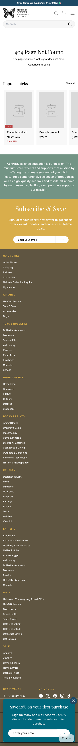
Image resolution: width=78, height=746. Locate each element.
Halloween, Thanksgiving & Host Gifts (23, 599)
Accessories (9, 311)
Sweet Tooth (10, 614)
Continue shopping (39, 64)
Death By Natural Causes (16, 545)
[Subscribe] (63, 733)
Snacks (7, 370)
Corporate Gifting (12, 634)
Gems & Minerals (12, 437)
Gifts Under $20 (11, 624)
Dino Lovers (9, 609)
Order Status (10, 262)
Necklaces (8, 491)
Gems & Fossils (11, 663)
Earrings (7, 501)
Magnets (8, 365)
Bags (6, 316)
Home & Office (10, 667)
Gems (6, 511)
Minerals (7, 585)
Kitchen (7, 394)
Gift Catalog (9, 639)
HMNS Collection (12, 301)
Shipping (8, 267)
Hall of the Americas (14, 580)
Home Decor (9, 384)
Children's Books (12, 427)
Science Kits (9, 340)
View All (7, 521)
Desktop (7, 403)
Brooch (7, 506)
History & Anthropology (15, 462)
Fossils (7, 575)
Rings (6, 481)
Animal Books (10, 423)
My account (9, 287)
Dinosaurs (8, 335)
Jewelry (7, 658)
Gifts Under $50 (11, 629)
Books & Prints (11, 672)
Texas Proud (10, 619)
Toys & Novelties (12, 677)
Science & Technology (15, 457)
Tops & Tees (9, 306)
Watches (7, 516)
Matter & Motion (11, 550)
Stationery (8, 409)
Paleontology (10, 433)
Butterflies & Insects (14, 330)
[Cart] (64, 13)
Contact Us (9, 277)
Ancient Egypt (11, 555)
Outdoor (7, 399)
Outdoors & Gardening (15, 452)
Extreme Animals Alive (15, 540)
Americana (9, 535)
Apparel (7, 653)
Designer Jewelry (12, 476)
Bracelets (8, 496)
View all (70, 83)
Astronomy (9, 345)
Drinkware (8, 389)
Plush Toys (9, 355)
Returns (7, 272)
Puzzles (7, 350)
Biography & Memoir (14, 442)
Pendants (8, 486)
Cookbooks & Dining (14, 447)
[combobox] (39, 24)
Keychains (8, 360)
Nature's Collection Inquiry (17, 282)
